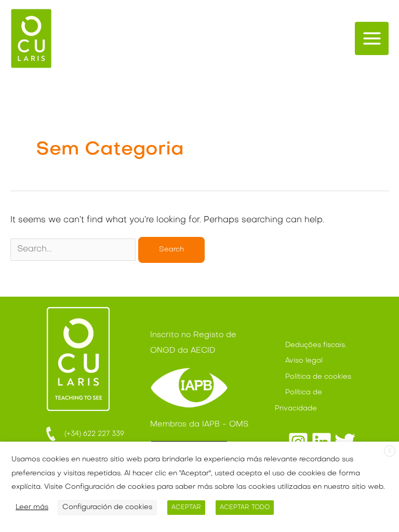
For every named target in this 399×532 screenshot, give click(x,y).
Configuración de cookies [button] (107, 507)
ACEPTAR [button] (186, 507)
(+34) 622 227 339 (91, 434)
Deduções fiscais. (316, 345)
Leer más (32, 507)
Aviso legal (304, 360)
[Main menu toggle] (372, 39)
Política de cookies (318, 377)
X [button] (390, 451)
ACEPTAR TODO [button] (245, 507)
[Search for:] (74, 249)
